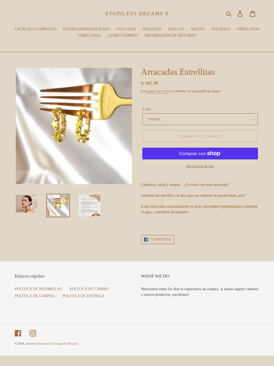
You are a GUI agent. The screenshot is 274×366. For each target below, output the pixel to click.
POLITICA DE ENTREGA (84, 296)
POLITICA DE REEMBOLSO (38, 289)
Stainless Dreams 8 (137, 13)
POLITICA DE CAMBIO (89, 289)
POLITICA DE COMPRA (35, 296)
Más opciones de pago (200, 166)
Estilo (146, 109)
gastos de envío (158, 91)
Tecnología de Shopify (64, 343)
